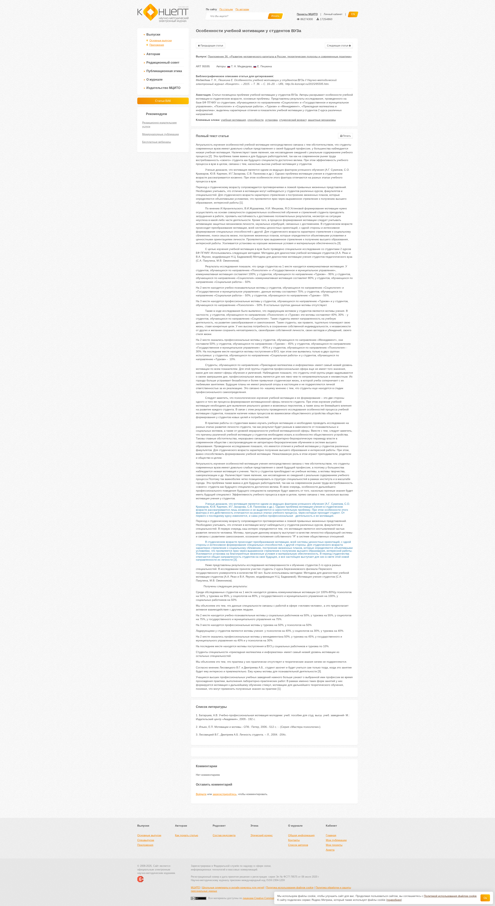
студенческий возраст (292, 119)
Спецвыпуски (145, 840)
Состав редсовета (224, 835)
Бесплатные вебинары (156, 141)
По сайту (211, 9)
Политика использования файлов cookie (289, 887)
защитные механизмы (322, 119)
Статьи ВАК (163, 100)
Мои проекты (334, 844)
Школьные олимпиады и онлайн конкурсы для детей (233, 887)
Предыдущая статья (211, 45)
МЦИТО (195, 887)
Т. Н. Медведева (241, 66)
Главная (331, 835)
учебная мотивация (233, 119)
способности (256, 119)
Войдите (201, 794)
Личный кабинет (333, 14)
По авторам (242, 9)
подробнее (394, 899)
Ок (485, 897)
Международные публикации (160, 134)
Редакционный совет (162, 62)
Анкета (330, 849)
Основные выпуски (160, 40)
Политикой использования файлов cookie (450, 895)
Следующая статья (338, 45)
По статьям (226, 9)
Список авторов (298, 844)
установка (271, 119)
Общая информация (301, 835)
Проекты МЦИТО (307, 14)
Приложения (156, 44)
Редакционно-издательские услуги (159, 124)
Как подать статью (186, 835)
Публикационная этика (164, 71)
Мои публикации (336, 840)
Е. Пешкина (264, 66)
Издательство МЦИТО (163, 87)
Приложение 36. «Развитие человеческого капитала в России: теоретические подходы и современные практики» (280, 56)
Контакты (294, 840)
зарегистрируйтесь (224, 794)
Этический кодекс (261, 835)
